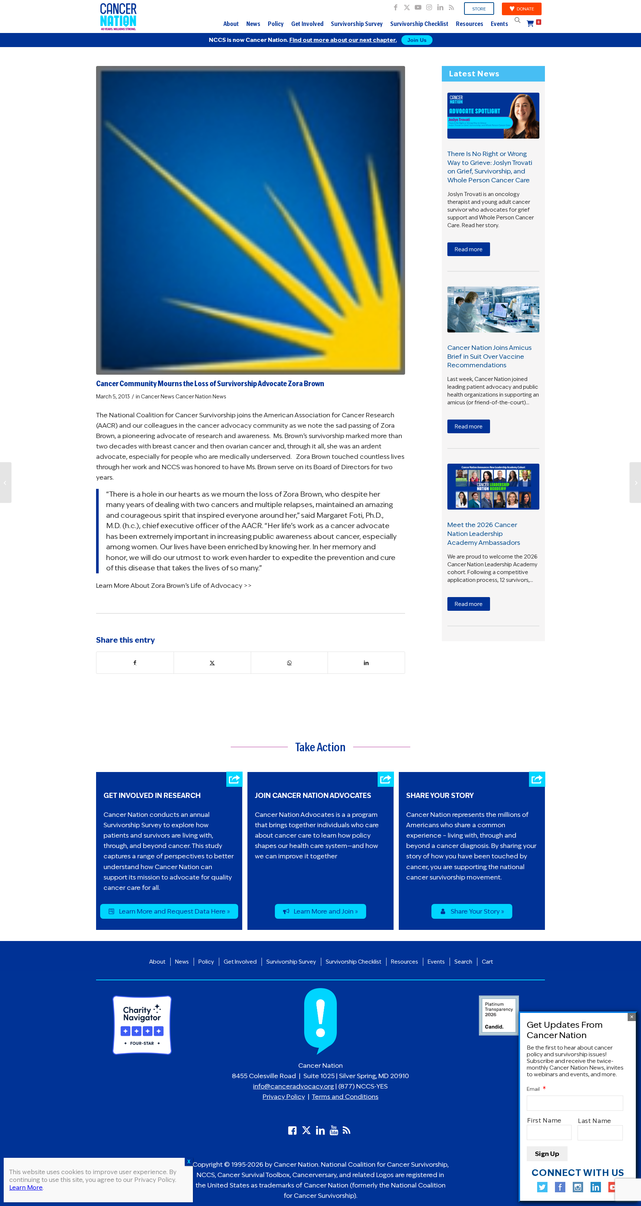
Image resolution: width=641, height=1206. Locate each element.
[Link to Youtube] (417, 5)
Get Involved (307, 23)
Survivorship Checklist (419, 23)
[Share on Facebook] (135, 662)
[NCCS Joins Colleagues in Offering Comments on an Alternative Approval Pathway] (5, 482)
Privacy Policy (284, 1097)
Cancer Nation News (200, 396)
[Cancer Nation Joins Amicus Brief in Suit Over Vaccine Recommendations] (493, 309)
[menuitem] (479, 9)
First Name (544, 1121)
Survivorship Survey (357, 23)
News (253, 23)
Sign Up (547, 1154)
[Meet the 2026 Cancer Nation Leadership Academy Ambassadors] (493, 487)
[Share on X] (212, 662)
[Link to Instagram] (429, 5)
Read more (469, 249)
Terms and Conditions (345, 1097)
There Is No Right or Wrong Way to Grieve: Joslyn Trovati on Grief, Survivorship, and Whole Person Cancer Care (489, 167)
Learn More (26, 1188)
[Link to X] (406, 5)
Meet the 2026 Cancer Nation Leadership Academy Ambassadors (483, 534)
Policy (276, 23)
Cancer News (157, 396)
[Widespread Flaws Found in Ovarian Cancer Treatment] (635, 482)
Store (479, 8)
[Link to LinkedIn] (440, 5)
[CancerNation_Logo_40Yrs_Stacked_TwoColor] (118, 17)
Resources (469, 23)
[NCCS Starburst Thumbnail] (250, 220)
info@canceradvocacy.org (293, 1086)
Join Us (417, 40)
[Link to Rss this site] (451, 5)
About (231, 23)
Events (499, 23)
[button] (517, 20)
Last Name (595, 1121)
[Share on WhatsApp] (289, 662)
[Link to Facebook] (395, 5)
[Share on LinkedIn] (366, 662)
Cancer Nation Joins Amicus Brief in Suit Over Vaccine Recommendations (489, 357)
